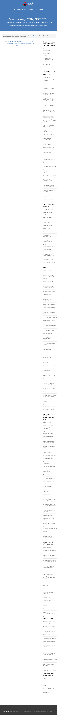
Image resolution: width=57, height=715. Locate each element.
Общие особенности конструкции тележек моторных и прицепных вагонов (49, 576)
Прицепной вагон (47, 68)
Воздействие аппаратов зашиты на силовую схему (49, 505)
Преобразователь (47, 217)
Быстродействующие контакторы (48, 89)
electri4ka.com (6, 711)
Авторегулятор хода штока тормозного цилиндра (50, 660)
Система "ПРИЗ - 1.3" (48, 688)
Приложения (46, 692)
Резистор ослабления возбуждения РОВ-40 (48, 186)
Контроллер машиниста (49, 291)
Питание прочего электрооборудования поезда (48, 538)
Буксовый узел (46, 597)
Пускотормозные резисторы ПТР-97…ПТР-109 (48, 181)
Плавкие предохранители (49, 163)
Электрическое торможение (47, 495)
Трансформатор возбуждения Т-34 (47, 240)
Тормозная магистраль (49, 631)
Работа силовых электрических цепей (48, 432)
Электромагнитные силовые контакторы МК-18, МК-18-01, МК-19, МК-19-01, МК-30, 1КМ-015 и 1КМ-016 (49, 119)
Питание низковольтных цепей (49, 446)
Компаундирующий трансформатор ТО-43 (48, 250)
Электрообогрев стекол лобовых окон (49, 556)
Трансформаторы (47, 231)
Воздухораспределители (49, 641)
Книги (41, 9)
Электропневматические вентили (49, 400)
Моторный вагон (47, 64)
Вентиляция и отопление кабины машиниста (49, 551)
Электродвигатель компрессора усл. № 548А (49, 213)
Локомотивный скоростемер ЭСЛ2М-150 (49, 405)
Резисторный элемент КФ (49, 166)
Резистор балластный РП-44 (48, 195)
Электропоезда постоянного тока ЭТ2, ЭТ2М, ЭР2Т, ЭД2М (20, 35)
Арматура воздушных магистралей (48, 664)
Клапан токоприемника (49, 304)
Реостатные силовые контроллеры (48, 125)
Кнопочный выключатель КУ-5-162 (49, 379)
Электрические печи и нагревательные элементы (49, 410)
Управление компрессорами (47, 462)
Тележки (45, 571)
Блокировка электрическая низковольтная (50, 348)
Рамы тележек (46, 582)
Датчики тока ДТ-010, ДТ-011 (48, 148)
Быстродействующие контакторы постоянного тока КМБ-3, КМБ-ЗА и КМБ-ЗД (49, 100)
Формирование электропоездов (47, 49)
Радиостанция (46, 391)
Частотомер (46, 362)
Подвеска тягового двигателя (48, 604)
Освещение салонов (48, 515)
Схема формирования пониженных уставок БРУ (49, 482)
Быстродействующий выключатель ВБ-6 (48, 94)
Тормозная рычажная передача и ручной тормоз (49, 669)
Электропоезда (32, 9)
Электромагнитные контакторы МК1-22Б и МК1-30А (49, 277)
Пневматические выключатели (47, 358)
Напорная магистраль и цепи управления (49, 627)
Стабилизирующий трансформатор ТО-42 (48, 255)
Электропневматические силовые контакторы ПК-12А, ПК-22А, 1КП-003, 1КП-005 (49, 111)
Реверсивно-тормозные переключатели (49, 130)
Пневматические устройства (47, 300)
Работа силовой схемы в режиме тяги (49, 490)
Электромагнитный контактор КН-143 (48, 282)
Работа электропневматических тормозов (49, 510)
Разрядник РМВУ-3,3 (48, 152)
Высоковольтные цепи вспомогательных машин (49, 437)
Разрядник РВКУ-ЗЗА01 (49, 156)
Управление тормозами (49, 634)
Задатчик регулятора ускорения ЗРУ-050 (48, 384)
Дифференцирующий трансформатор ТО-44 (48, 245)
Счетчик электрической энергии (49, 366)
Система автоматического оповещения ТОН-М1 (49, 396)
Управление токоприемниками (47, 451)
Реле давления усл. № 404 (49, 650)
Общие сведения (47, 422)
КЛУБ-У (45, 678)
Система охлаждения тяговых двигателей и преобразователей (48, 566)
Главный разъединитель (49, 159)
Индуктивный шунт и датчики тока (48, 138)
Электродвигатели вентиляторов (47, 221)
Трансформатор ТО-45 (48, 259)
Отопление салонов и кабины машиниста (48, 519)
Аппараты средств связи (49, 388)
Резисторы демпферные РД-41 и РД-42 (49, 190)
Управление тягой (47, 486)
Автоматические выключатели (47, 295)
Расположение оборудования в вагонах (49, 54)
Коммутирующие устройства (47, 371)
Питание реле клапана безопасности (48, 470)
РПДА (44, 685)
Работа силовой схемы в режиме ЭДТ (49, 500)
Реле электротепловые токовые (49, 343)
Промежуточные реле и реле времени (49, 321)
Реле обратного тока (48, 330)
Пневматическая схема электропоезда (49, 622)
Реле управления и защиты (50, 317)
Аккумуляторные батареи (49, 262)
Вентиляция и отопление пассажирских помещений (49, 560)
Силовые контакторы (48, 105)
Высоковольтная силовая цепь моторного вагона (49, 442)
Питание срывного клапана (50, 474)
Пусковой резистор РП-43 (49, 176)
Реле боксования (47, 333)
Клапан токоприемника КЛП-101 (49, 308)
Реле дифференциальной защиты (49, 326)
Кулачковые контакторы (49, 134)
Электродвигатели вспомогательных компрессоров (47, 227)
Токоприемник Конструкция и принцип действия (49, 79)
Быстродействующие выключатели (48, 84)
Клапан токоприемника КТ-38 (49, 313)
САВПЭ (44, 682)
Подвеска (45, 585)
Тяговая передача (47, 608)
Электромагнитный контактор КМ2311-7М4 (49, 287)
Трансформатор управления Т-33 (47, 236)
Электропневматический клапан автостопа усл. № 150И (49, 655)
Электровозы (21, 9)
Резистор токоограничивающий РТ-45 (48, 171)
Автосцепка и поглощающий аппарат (15, 41)
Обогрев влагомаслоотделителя (49, 532)
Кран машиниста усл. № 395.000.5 (49, 645)
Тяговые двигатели (48, 209)
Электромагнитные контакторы (48, 271)
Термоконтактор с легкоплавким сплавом (49, 353)
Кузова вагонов (47, 547)
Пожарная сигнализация (49, 523)
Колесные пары (47, 600)
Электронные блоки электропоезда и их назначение (48, 427)
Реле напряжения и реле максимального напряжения (49, 338)
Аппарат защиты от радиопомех (48, 200)
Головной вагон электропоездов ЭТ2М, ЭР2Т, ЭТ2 (49, 60)
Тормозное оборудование (49, 638)
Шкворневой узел (47, 589)
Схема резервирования (49, 466)
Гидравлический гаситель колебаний (49, 593)
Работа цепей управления (49, 478)
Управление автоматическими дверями (50, 527)
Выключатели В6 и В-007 (49, 375)
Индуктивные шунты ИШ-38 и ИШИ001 (48, 143)
